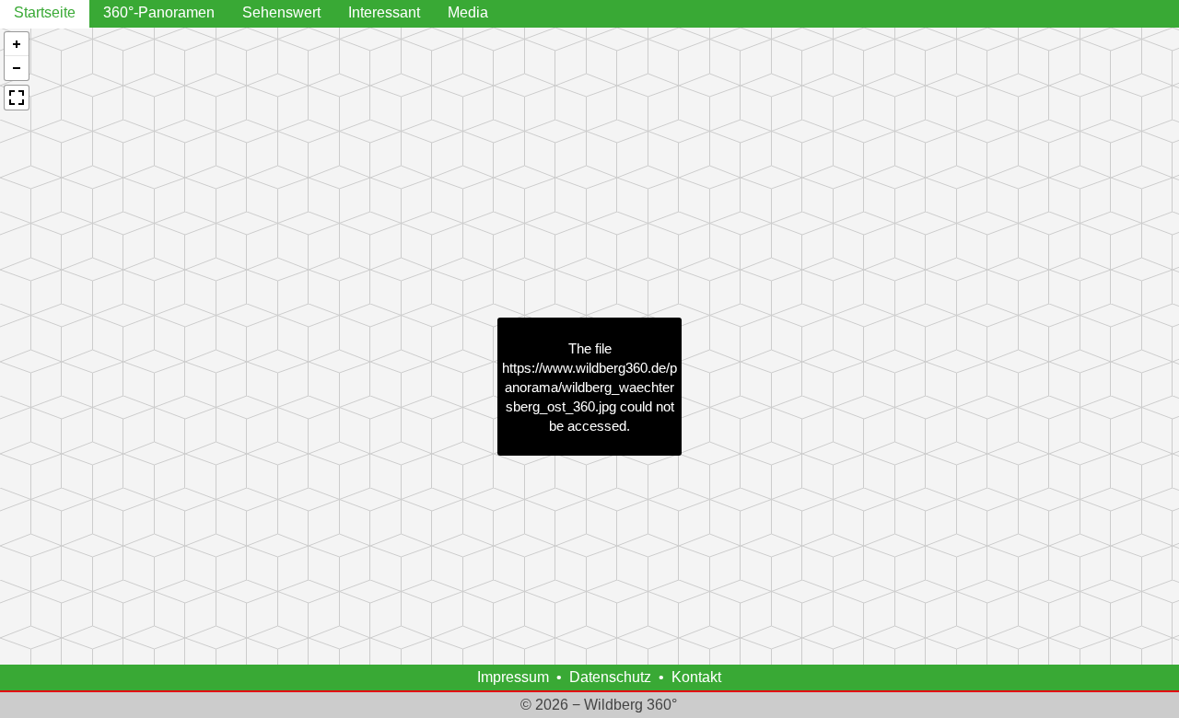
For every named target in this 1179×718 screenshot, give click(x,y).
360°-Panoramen (159, 12)
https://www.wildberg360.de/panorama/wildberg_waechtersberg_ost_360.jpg (589, 387)
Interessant (384, 12)
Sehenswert (281, 12)
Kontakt (696, 677)
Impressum (513, 677)
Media (468, 12)
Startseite (45, 12)
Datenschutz (610, 677)
